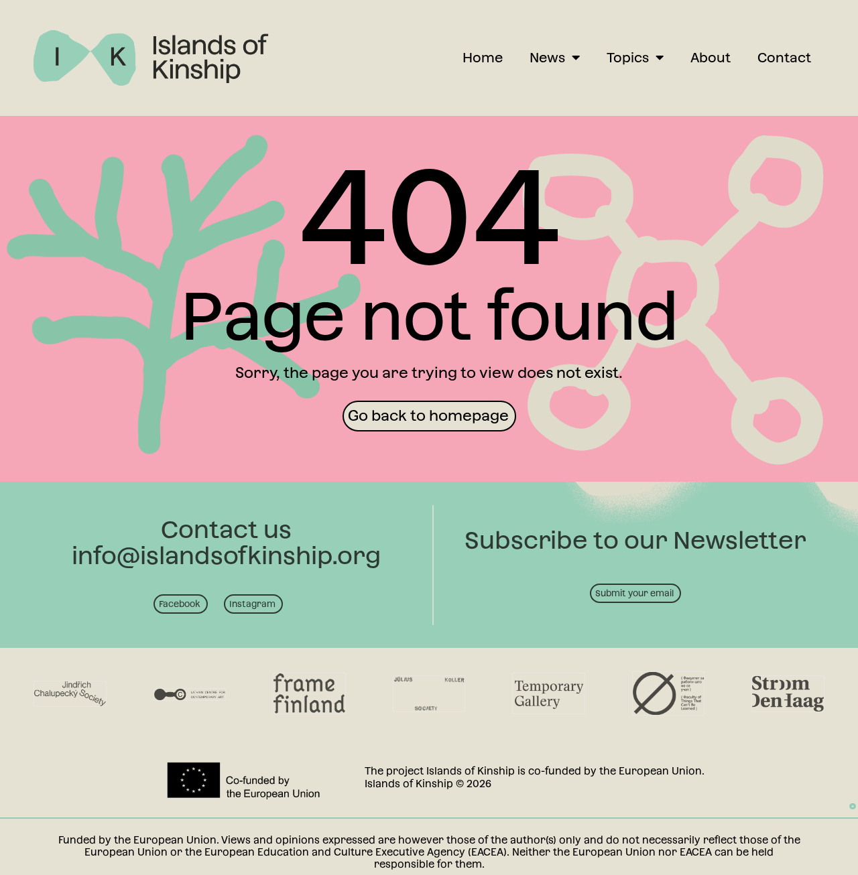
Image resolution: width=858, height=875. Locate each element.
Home (483, 58)
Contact (784, 58)
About (710, 58)
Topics (628, 58)
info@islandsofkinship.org (226, 555)
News (547, 58)
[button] (429, 416)
